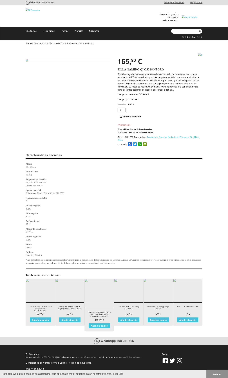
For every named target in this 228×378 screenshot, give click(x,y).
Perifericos (173, 137)
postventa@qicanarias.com (88, 357)
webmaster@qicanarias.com (129, 357)
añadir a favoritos (131, 116)
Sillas (196, 137)
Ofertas (64, 31)
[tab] (46, 155)
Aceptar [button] (217, 374)
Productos (31, 31)
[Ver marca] (200, 54)
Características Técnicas (44, 155)
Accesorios (56, 43)
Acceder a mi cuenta (174, 2)
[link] (165, 360)
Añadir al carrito (40, 319)
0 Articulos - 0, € (193, 37)
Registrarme (196, 2)
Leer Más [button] (118, 374)
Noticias (79, 31)
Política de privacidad (79, 362)
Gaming (163, 137)
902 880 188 (50, 357)
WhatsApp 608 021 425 (42, 2)
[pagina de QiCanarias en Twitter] (172, 360)
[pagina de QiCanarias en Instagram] (179, 360)
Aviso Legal (59, 362)
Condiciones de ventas (38, 362)
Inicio (29, 43)
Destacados (48, 31)
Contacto (94, 31)
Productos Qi (41, 43)
